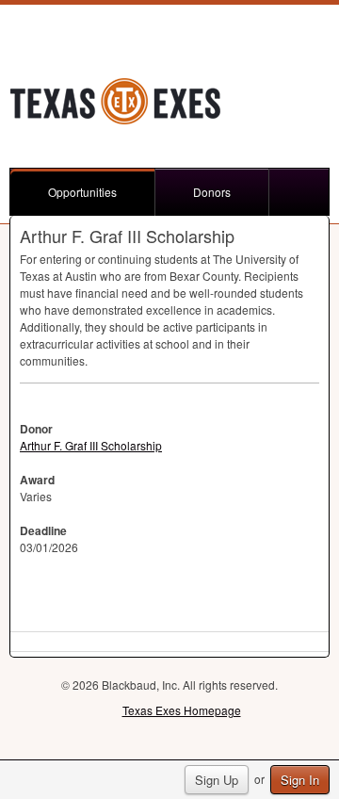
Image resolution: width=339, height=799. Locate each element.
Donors (212, 192)
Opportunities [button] (82, 192)
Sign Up (216, 780)
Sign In (300, 780)
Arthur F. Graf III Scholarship (91, 445)
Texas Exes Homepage (181, 710)
